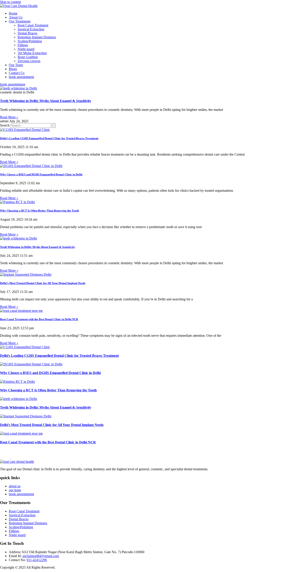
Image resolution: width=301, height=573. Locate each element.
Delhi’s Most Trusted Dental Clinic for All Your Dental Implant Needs (42, 283)
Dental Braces (27, 33)
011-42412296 (37, 560)
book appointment (21, 77)
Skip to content (10, 2)
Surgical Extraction (31, 29)
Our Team (16, 65)
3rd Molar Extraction (32, 53)
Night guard (26, 49)
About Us (15, 17)
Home (13, 13)
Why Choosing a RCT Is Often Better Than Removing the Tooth (39, 210)
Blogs (13, 69)
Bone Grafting (28, 57)
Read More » (9, 117)
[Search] (54, 125)
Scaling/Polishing (30, 41)
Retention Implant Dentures (37, 37)
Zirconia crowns (29, 61)
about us (14, 486)
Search (4, 125)
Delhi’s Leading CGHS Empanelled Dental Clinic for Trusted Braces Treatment (49, 138)
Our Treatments (19, 21)
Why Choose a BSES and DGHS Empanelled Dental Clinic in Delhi (41, 174)
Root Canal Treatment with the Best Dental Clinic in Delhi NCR (39, 319)
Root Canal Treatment (33, 25)
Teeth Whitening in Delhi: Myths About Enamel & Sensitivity (45, 101)
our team (15, 490)
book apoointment (21, 494)
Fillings (23, 45)
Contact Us (16, 73)
